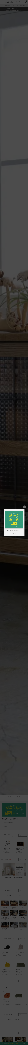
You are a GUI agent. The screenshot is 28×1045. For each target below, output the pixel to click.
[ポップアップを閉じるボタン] (24, 506)
